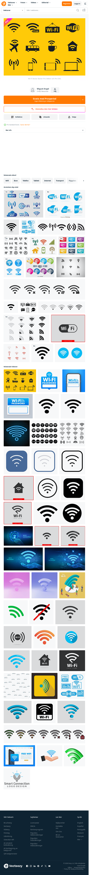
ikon (16, 179)
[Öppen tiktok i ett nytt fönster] (42, 865)
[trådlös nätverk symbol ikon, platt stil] (44, 685)
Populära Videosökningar (36, 843)
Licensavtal (34, 822)
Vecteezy (7, 825)
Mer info (8, 129)
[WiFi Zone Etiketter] (72, 244)
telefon (26, 179)
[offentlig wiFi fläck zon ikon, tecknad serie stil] (44, 636)
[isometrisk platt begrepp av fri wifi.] (72, 584)
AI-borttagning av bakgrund (10, 848)
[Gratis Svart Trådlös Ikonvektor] (70, 266)
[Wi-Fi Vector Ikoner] (20, 379)
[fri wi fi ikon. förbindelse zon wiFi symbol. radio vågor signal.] (19, 487)
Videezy (7, 828)
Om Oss (58, 830)
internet (47, 179)
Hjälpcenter (59, 822)
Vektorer (11, 2)
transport (60, 179)
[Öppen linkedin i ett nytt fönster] (34, 865)
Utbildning (8, 835)
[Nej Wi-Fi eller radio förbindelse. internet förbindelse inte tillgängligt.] (42, 611)
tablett (36, 179)
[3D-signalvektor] (74, 754)
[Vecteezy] (3, 3)
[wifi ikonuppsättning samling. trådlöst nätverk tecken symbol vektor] (70, 352)
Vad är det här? (25, 125)
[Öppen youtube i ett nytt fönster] (49, 865)
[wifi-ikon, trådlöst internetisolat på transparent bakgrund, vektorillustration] (11, 225)
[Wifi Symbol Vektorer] (17, 352)
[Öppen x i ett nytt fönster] (46, 865)
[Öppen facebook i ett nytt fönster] (27, 865)
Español (79, 825)
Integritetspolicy (78, 866)
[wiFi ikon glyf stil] (73, 487)
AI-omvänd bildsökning (8, 843)
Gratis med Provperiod (44, 99)
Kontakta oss (58, 826)
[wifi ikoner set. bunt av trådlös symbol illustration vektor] (16, 244)
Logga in (77, 4)
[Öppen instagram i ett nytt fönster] (31, 865)
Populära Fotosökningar (35, 838)
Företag (7, 832)
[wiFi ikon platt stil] (17, 460)
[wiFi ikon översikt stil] (72, 460)
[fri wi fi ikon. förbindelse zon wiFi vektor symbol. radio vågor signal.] (68, 327)
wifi (7, 179)
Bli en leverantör (59, 835)
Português (80, 828)
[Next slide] (80, 179)
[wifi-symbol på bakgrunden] (14, 266)
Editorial (45, 2)
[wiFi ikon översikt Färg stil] (44, 460)
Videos (33, 2)
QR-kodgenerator (10, 852)
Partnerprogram (36, 828)
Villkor (68, 866)
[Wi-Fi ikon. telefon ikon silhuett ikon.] (73, 405)
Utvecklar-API (9, 838)
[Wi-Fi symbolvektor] (23, 202)
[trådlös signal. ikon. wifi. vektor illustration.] (42, 352)
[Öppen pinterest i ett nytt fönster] (38, 865)
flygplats (72, 179)
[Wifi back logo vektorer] (28, 306)
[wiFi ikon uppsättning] (47, 487)
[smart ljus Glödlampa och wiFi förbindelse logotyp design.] (17, 777)
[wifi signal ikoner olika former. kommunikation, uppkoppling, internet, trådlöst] (26, 327)
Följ (55, 91)
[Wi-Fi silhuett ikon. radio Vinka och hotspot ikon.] (47, 405)
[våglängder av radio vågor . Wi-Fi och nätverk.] (16, 611)
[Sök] (77, 10)
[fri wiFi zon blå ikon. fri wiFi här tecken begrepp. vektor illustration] (19, 754)
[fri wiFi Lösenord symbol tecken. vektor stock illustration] (49, 379)
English (78, 822)
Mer (9, 5)
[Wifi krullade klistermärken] (40, 266)
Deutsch (79, 832)
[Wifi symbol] (43, 244)
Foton (23, 2)
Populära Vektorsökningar (36, 833)
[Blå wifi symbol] (65, 202)
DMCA (32, 825)
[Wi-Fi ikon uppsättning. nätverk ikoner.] (59, 512)
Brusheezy (8, 822)
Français (79, 835)
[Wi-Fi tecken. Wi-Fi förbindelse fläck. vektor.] (44, 711)
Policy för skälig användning (72, 868)
